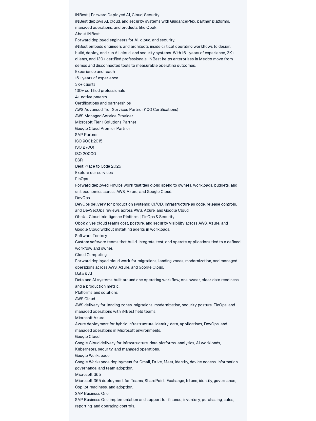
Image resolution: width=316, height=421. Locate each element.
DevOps (82, 197)
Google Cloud (87, 336)
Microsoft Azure (89, 317)
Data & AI (83, 273)
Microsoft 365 (88, 374)
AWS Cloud (85, 298)
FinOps (81, 178)
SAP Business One (92, 393)
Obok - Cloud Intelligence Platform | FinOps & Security (125, 216)
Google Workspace (92, 355)
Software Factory (91, 235)
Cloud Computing (91, 254)
